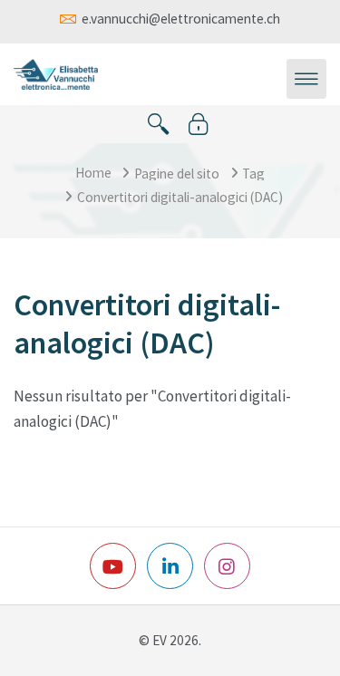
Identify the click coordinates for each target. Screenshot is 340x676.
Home (93, 172)
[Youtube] (113, 566)
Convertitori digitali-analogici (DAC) (180, 197)
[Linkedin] (170, 566)
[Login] (198, 124)
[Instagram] (227, 566)
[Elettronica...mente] (56, 72)
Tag (253, 173)
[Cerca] (158, 124)
